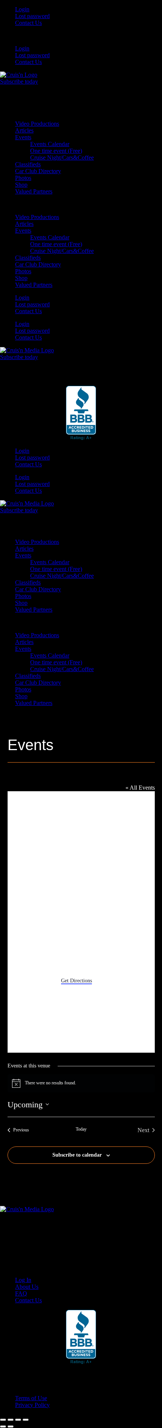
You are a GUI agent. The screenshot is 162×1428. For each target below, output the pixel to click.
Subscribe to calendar (77, 1155)
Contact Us (28, 23)
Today (81, 1129)
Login (22, 9)
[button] (81, 35)
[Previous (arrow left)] (3, 1426)
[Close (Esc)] (26, 1420)
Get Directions (76, 980)
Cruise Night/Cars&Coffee (62, 157)
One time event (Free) (56, 151)
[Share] (18, 1420)
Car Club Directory (38, 171)
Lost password (32, 16)
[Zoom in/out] (3, 1420)
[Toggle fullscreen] (11, 1420)
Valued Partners (33, 191)
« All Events (140, 787)
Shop (21, 184)
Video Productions (37, 123)
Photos (23, 178)
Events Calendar (49, 144)
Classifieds (28, 164)
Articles (24, 130)
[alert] (81, 1083)
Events (23, 137)
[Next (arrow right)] (11, 1426)
